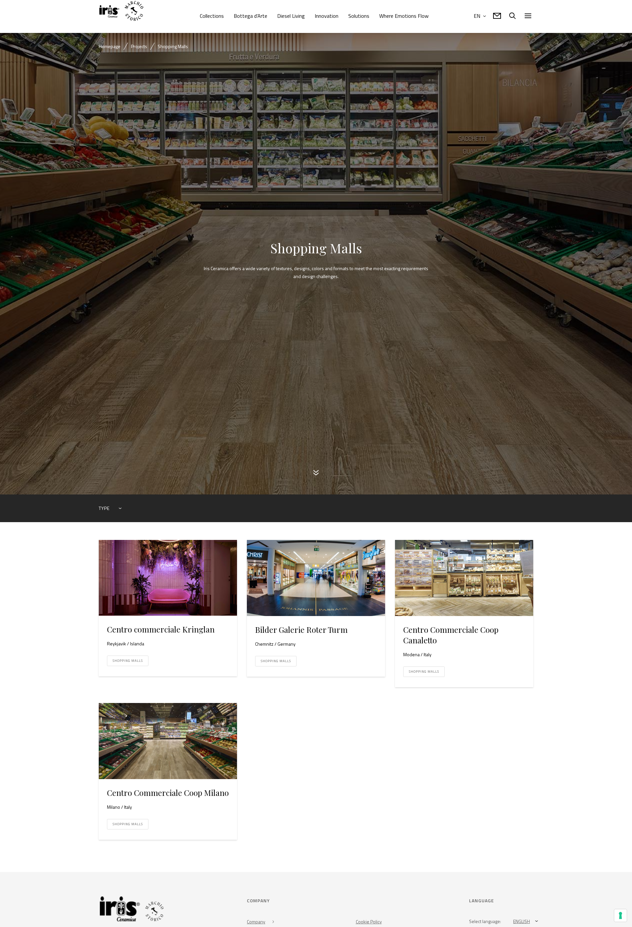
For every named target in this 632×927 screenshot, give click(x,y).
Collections (212, 16)
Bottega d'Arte (250, 16)
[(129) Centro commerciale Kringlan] (168, 580)
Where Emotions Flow (404, 16)
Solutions (358, 16)
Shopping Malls (128, 662)
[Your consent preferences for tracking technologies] (620, 915)
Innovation (326, 16)
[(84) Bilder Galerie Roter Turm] (316, 580)
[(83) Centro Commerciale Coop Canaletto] (464, 580)
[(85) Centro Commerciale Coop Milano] (168, 743)
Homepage (109, 46)
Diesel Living (291, 16)
